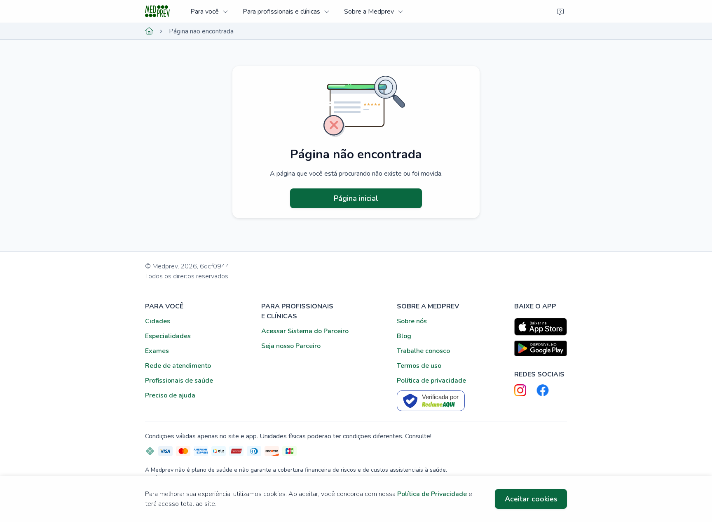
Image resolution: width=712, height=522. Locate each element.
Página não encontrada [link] (201, 31)
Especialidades (168, 336)
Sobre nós (412, 321)
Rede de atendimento (178, 365)
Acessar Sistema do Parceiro (305, 331)
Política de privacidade (431, 380)
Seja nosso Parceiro (291, 345)
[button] (209, 11)
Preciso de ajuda (170, 395)
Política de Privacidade (432, 493)
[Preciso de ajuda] (560, 11)
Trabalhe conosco (423, 350)
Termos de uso (419, 365)
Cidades (157, 321)
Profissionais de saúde (179, 380)
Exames (157, 350)
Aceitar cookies (531, 499)
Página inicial (356, 198)
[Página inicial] (149, 31)
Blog (404, 336)
